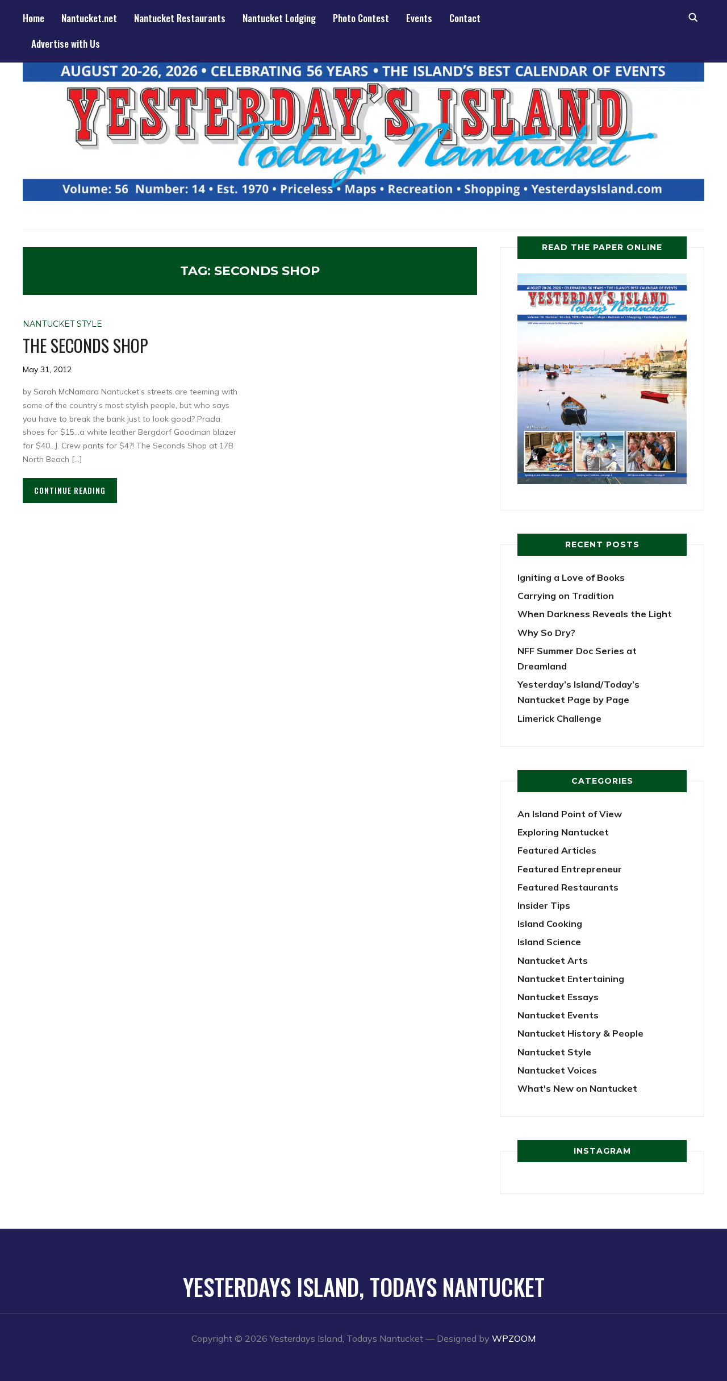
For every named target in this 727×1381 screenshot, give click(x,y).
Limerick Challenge (559, 718)
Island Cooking (549, 923)
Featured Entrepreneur (569, 869)
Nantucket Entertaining (570, 978)
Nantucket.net (89, 18)
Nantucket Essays (558, 997)
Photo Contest (361, 18)
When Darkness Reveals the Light (594, 613)
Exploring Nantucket (563, 832)
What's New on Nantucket (577, 1088)
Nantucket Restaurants (179, 18)
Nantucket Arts (552, 960)
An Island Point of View (569, 814)
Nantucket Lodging (279, 18)
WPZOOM (514, 1338)
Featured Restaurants (568, 887)
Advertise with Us (65, 43)
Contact (465, 18)
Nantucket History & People (580, 1033)
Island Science (549, 941)
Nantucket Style (62, 324)
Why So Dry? (546, 632)
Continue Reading (70, 490)
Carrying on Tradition (565, 595)
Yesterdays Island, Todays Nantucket (364, 1287)
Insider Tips (543, 905)
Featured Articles (556, 850)
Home (33, 18)
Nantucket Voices (557, 1070)
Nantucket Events (558, 1015)
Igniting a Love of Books (571, 577)
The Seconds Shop (85, 345)
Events (419, 18)
